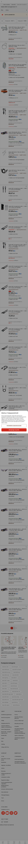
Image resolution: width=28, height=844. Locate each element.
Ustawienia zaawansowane (14, 425)
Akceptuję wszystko (14, 430)
